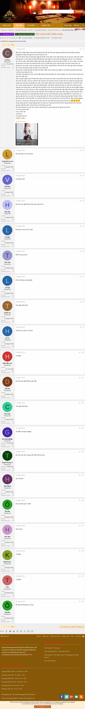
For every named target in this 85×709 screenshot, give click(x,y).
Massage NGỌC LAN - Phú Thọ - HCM (13, 685)
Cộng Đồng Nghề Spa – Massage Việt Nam (57, 651)
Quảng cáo (45, 636)
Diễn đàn (18, 25)
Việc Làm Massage (50, 660)
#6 (83, 251)
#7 (83, 276)
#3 (83, 175)
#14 (83, 451)
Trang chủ (6, 25)
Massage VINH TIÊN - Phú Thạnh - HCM (13, 675)
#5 (83, 226)
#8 (83, 302)
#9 (83, 327)
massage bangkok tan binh (42, 38)
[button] (37, 25)
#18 (83, 551)
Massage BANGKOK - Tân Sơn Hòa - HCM (14, 678)
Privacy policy (65, 636)
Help (72, 636)
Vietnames (5, 636)
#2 (83, 150)
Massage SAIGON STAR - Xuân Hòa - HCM (14, 682)
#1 (83, 49)
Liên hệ (38, 636)
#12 (83, 403)
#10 (83, 352)
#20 (83, 601)
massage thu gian (56, 38)
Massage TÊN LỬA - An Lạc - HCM (12, 689)
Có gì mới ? (31, 25)
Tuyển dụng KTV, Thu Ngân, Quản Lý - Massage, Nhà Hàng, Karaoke (61, 656)
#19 (83, 576)
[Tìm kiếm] (83, 25)
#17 (83, 525)
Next (12, 45)
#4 (83, 201)
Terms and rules (55, 636)
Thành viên (45, 25)
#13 (83, 428)
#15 (83, 475)
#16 (83, 500)
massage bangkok (27, 38)
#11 (83, 377)
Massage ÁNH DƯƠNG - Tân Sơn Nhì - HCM (14, 671)
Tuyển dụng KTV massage (52, 648)
